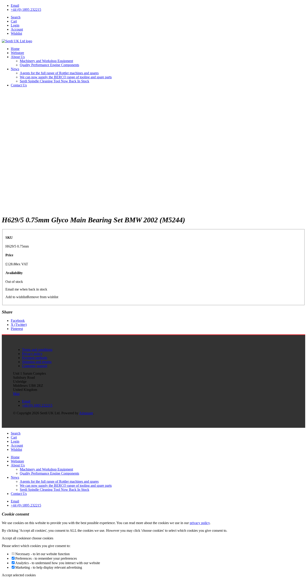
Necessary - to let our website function (42, 554)
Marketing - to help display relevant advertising (48, 567)
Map (16, 394)
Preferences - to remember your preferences (46, 558)
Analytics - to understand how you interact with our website (57, 563)
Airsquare (86, 413)
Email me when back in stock (26, 289)
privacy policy (200, 523)
